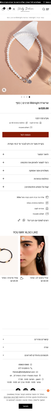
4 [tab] (21, 97)
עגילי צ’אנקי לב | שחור (39, 277)
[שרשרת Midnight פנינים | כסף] (19, 220)
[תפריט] (47, 9)
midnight (32, 17)
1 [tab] (29, 97)
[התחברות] (14, 9)
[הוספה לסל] (21, 278)
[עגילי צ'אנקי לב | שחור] (34, 255)
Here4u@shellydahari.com (24, 371)
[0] (3, 9)
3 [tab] (24, 97)
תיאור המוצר (43, 154)
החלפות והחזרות (41, 178)
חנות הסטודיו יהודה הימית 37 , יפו (24, 375)
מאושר (25, 406)
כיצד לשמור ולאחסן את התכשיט (35, 162)
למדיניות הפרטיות (11, 397)
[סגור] (48, 390)
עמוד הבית (40, 17)
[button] (23, 238)
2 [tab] (26, 97)
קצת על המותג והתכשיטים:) (36, 186)
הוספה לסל (25, 134)
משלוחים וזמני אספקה (39, 170)
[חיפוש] (43, 9)
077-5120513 (23, 368)
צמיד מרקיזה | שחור (10, 277)
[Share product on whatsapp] (24, 220)
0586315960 (24, 364)
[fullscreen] (4, 90)
